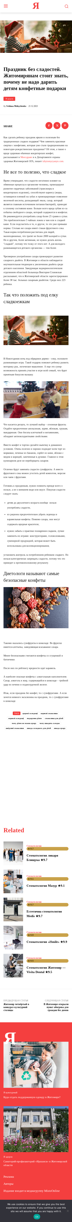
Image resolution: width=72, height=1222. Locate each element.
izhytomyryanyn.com (52, 161)
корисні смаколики (49, 713)
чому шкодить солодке (49, 723)
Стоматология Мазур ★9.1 (46, 885)
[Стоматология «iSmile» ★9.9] (13, 937)
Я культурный (10, 1092)
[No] (67, 1211)
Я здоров (9, 99)
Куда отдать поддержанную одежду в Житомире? (31, 1097)
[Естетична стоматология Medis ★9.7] (13, 909)
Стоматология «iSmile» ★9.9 (47, 942)
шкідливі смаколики (15, 728)
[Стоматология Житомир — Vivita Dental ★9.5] (13, 965)
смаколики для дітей (54, 718)
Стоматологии (34, 846)
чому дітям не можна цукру (24, 723)
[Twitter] (56, 125)
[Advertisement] (36, 774)
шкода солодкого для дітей (39, 728)
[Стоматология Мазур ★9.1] (13, 881)
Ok (36, 1216)
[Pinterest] (65, 125)
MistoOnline (52, 1191)
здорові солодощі (30, 713)
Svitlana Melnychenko (16, 106)
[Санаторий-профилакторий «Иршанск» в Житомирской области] (36, 1129)
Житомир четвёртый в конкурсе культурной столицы (16, 1007)
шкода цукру (60, 728)
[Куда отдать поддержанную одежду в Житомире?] (36, 1065)
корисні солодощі (16, 718)
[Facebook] (48, 125)
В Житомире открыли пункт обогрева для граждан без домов (56, 1007)
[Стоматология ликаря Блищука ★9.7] (13, 853)
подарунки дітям (34, 718)
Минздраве (26, 157)
